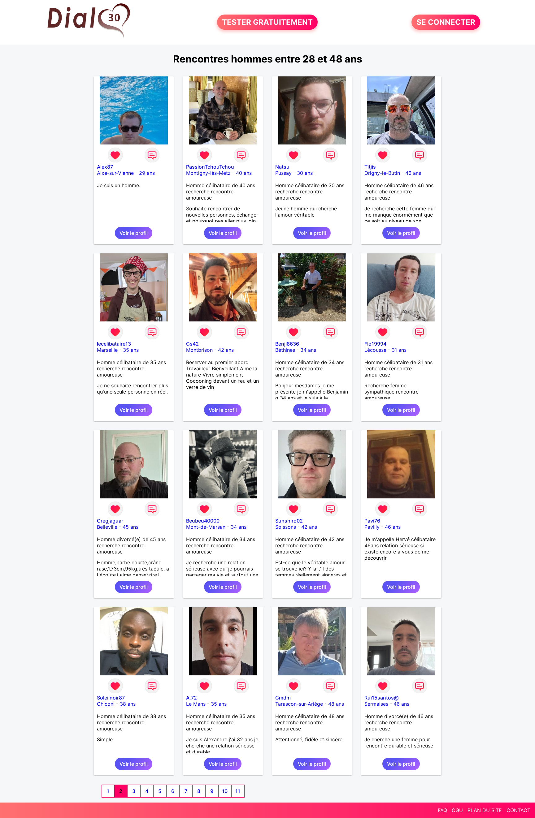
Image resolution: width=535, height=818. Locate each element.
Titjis (370, 167)
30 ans (305, 173)
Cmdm (283, 698)
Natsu (282, 167)
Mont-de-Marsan (205, 527)
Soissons (285, 527)
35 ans (131, 350)
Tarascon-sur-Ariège (299, 704)
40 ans (244, 173)
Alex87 (105, 167)
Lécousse (375, 350)
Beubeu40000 (203, 521)
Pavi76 (372, 521)
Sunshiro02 (289, 521)
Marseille (107, 350)
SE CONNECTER (445, 22)
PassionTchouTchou (210, 167)
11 (237, 791)
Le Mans (196, 704)
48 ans (336, 704)
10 (225, 791)
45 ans (130, 527)
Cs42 (192, 344)
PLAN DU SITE (485, 810)
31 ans (399, 350)
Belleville (107, 527)
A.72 (191, 698)
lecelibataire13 (114, 344)
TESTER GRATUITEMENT (267, 22)
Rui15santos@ (381, 698)
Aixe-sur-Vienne (115, 173)
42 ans (226, 350)
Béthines (285, 350)
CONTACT (518, 810)
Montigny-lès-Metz (208, 173)
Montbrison (199, 350)
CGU (457, 810)
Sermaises (376, 704)
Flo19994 (375, 344)
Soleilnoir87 (111, 698)
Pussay (283, 173)
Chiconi (106, 704)
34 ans (308, 350)
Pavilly (372, 527)
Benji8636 (287, 344)
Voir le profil (134, 233)
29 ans (147, 173)
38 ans (128, 704)
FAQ (442, 810)
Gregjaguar (110, 521)
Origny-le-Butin (382, 173)
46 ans (413, 173)
